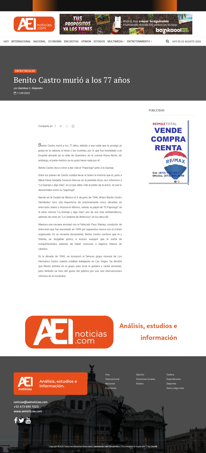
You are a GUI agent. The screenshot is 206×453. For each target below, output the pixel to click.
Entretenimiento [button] (138, 41)
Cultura (170, 374)
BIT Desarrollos (113, 446)
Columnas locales (145, 379)
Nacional (39, 41)
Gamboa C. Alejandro (30, 88)
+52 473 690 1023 (26, 406)
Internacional (21, 41)
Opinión (140, 374)
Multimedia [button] (115, 41)
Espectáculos (25, 71)
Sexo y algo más (175, 388)
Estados (99, 41)
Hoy (7, 41)
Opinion (86, 41)
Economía (54, 41)
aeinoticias (99, 446)
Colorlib (153, 446)
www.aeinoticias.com (28, 411)
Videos (140, 383)
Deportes (171, 383)
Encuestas (71, 41)
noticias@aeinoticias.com (30, 402)
